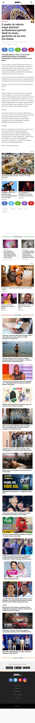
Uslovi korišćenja (17, 694)
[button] (3, 246)
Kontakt (17, 685)
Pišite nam (17, 697)
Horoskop (5, 21)
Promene (13, 209)
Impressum (17, 691)
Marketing (17, 688)
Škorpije (5, 211)
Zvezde (20, 209)
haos (26, 209)
